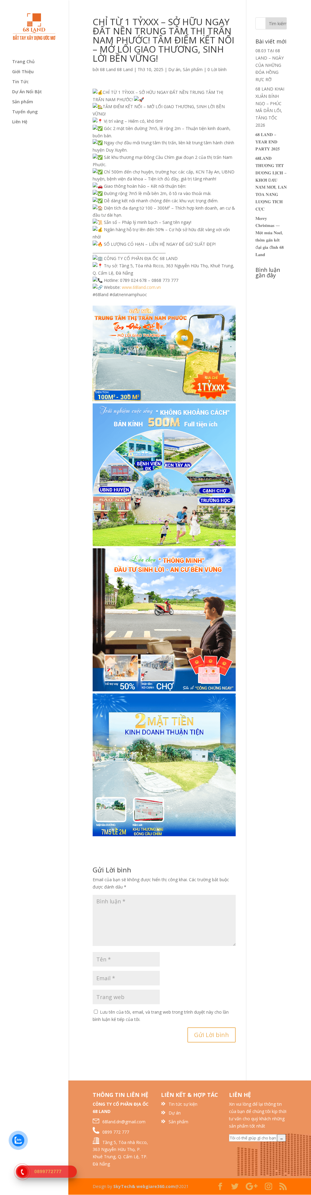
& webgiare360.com (153, 1186)
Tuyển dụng (25, 112)
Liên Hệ (19, 122)
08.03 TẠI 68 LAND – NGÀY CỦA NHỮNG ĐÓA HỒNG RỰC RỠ (269, 65)
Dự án (174, 69)
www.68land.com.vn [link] (141, 287)
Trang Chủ (23, 62)
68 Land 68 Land (116, 69)
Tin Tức (20, 82)
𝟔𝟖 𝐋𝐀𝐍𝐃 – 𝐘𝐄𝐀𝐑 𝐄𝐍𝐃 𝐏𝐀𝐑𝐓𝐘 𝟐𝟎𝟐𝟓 (267, 142)
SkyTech (122, 1186)
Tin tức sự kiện (183, 1104)
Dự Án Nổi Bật (27, 92)
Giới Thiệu (23, 72)
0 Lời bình (217, 69)
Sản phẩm (22, 102)
